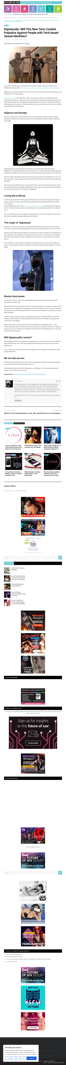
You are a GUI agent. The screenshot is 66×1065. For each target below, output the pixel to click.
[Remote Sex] (8, 9)
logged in (13, 490)
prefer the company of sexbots (33, 206)
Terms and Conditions (49, 1061)
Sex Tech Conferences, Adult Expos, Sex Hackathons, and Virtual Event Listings (29, 959)
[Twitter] (59, 381)
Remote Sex (8, 454)
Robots (46, 428)
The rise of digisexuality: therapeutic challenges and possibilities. (39, 88)
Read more (18, 400)
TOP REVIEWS (9, 563)
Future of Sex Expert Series (14, 956)
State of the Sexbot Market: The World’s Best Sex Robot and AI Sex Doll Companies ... (18, 577)
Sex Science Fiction (12, 961)
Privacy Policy (38, 1061)
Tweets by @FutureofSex (33, 847)
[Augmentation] (33, 9)
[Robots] (25, 9)
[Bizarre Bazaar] (58, 9)
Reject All (21, 1058)
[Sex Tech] (41, 9)
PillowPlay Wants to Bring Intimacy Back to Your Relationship (32, 473)
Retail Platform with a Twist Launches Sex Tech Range (33, 446)
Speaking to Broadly (10, 98)
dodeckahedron (30, 374)
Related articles (9, 423)
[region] (21, 1053)
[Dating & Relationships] (50, 9)
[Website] (56, 381)
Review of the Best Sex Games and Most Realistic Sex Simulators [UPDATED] (18, 602)
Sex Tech (11, 20)
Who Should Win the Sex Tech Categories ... (47, 413)
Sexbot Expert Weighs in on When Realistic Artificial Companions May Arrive (52, 447)
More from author (19, 423)
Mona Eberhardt (40, 374)
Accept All (31, 1058)
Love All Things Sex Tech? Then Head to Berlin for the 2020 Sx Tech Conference (13, 447)
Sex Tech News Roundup (14, 954)
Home (6, 20)
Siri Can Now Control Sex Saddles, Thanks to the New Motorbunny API (13, 473)
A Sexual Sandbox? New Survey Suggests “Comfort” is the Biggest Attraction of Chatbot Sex (38, 14)
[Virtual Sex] (16, 9)
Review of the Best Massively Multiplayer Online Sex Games (18, 594)
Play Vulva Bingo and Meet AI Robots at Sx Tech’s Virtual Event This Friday (52, 473)
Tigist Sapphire (19, 374)
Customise (10, 1058)
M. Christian (7, 39)
